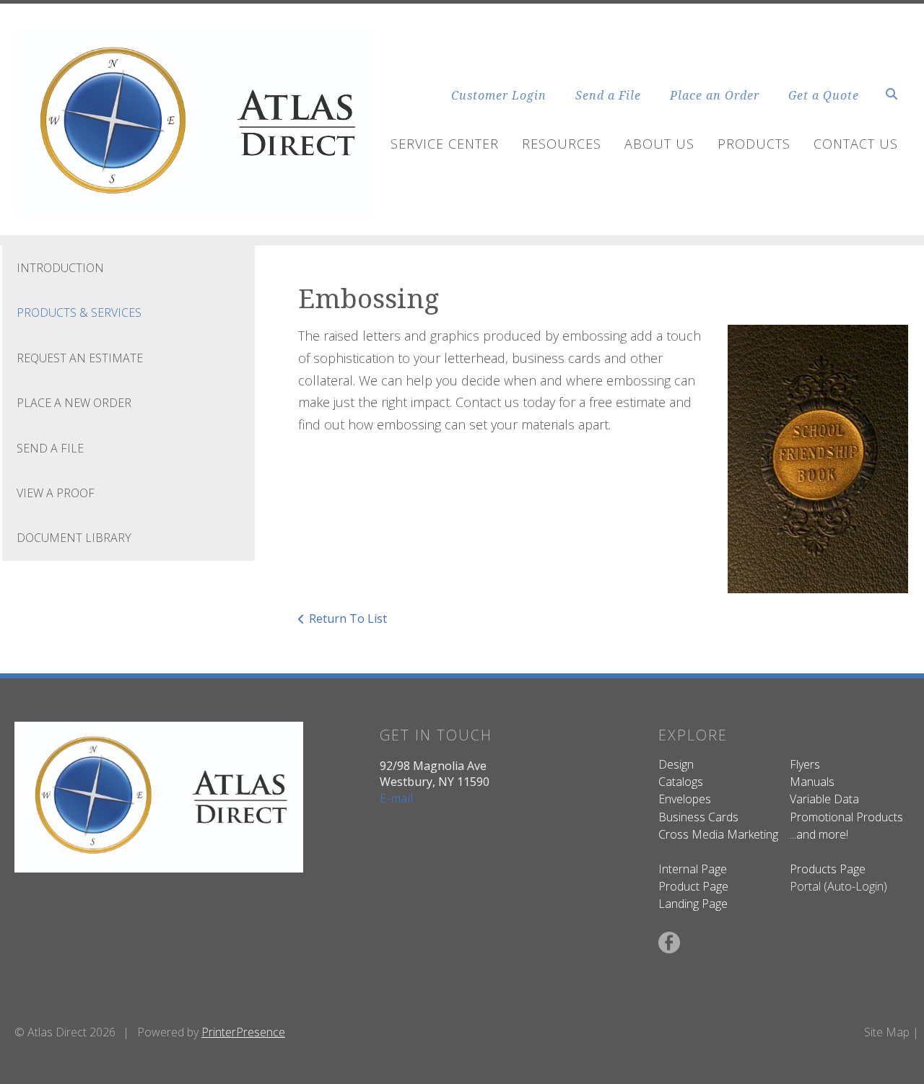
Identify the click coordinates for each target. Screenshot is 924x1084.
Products (754, 143)
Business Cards (698, 817)
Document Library (74, 538)
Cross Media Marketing (718, 834)
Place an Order (714, 95)
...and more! (819, 834)
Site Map (887, 1032)
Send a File (608, 95)
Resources (561, 143)
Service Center (445, 143)
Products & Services (79, 312)
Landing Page (693, 904)
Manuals (812, 782)
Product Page (693, 886)
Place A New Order (74, 403)
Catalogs (680, 782)
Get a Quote (823, 95)
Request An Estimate (80, 358)
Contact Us (856, 143)
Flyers (805, 764)
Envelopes (684, 799)
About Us (659, 143)
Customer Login (498, 95)
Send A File (50, 448)
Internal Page (692, 869)
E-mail (396, 798)
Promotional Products (846, 817)
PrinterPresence (243, 1032)
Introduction (60, 268)
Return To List (348, 618)
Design (676, 764)
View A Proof (56, 493)
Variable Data (824, 799)
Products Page (828, 869)
